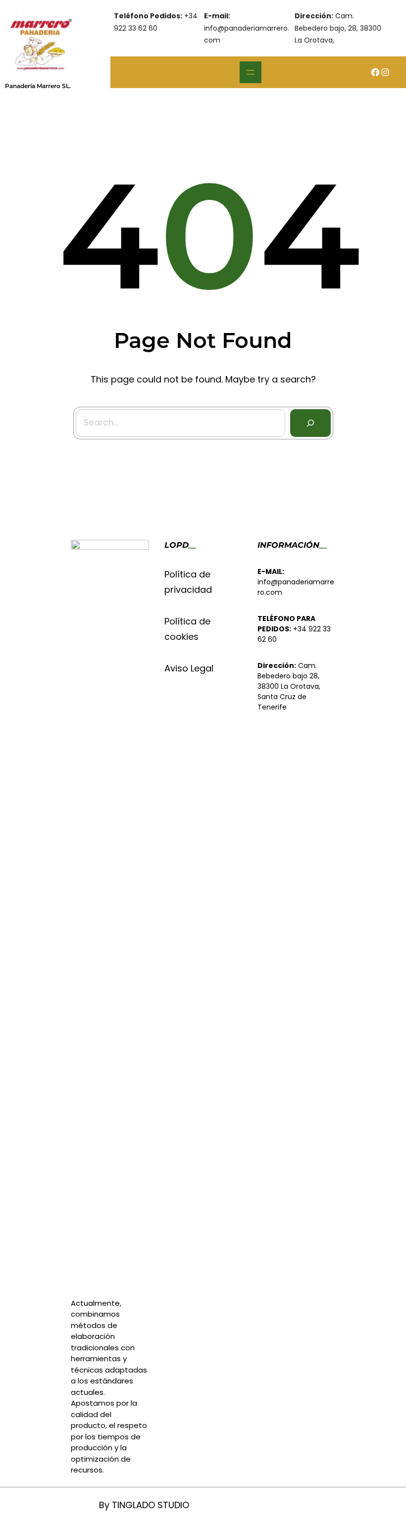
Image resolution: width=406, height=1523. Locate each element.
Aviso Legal (188, 668)
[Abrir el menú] (250, 72)
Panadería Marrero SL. (38, 86)
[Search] (310, 423)
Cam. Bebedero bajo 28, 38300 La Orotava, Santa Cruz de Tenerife (288, 686)
